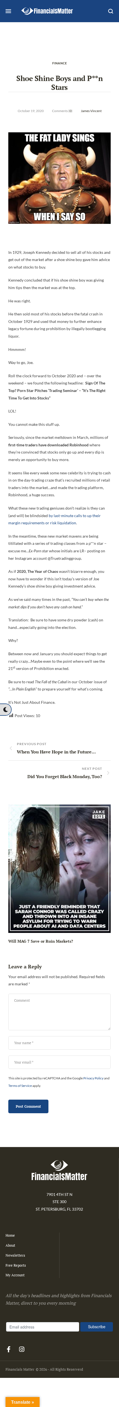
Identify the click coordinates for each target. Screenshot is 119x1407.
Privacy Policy (93, 1078)
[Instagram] (22, 1349)
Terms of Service (20, 1086)
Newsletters (15, 1255)
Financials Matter (20, 1369)
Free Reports (16, 1265)
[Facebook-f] (9, 1349)
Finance (59, 63)
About (10, 1245)
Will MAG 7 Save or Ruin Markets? (40, 941)
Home (10, 1235)
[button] (5, 709)
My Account (15, 1274)
